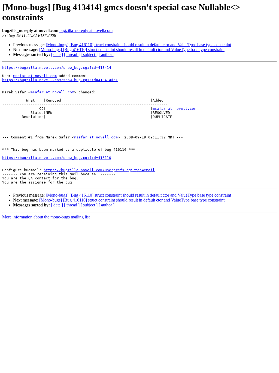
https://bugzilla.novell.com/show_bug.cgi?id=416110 (56, 158)
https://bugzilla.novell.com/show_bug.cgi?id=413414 (56, 68)
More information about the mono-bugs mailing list (46, 217)
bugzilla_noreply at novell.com (86, 30)
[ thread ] (72, 54)
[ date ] (57, 54)
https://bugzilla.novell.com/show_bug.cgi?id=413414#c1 (60, 80)
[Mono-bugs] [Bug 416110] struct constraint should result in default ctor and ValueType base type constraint (138, 44)
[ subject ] (89, 54)
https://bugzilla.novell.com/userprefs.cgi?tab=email (99, 170)
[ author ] (106, 54)
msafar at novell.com (35, 76)
